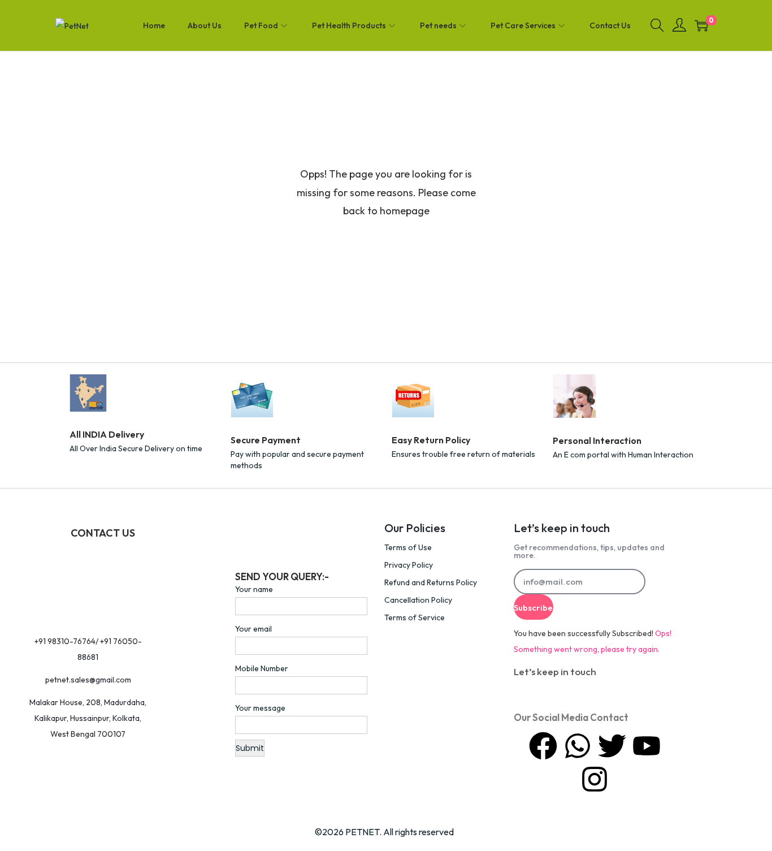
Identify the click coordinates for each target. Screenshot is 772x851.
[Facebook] (543, 746)
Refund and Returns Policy (430, 582)
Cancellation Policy (418, 600)
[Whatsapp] (577, 746)
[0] (701, 25)
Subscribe (533, 607)
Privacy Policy (408, 565)
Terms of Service (414, 617)
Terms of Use (408, 547)
